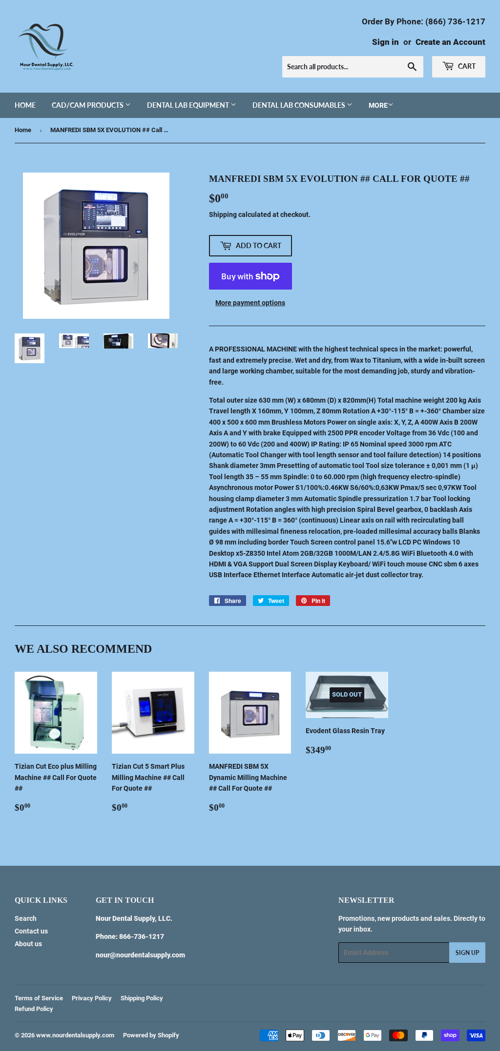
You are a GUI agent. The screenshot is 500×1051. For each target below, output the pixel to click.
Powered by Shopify (151, 1035)
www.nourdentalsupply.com (75, 1035)
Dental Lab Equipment (188, 105)
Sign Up (467, 952)
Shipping (223, 214)
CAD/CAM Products (88, 105)
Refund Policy (34, 1008)
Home (25, 105)
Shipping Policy (142, 998)
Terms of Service (39, 998)
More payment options (250, 303)
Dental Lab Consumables (299, 105)
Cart (466, 66)
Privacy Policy (92, 998)
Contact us (31, 931)
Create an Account (450, 42)
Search (26, 918)
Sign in (385, 42)
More (378, 105)
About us (28, 944)
